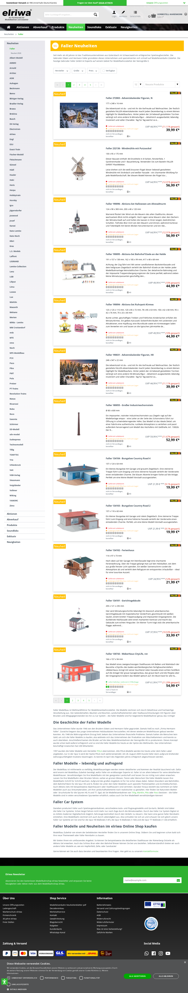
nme (12, 342)
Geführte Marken (105, 932)
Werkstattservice (57, 911)
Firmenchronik (9, 915)
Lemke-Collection (18, 266)
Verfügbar (110, 70)
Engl (12, 139)
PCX (11, 358)
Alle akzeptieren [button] (137, 976)
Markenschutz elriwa (12, 911)
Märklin (13, 302)
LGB (11, 276)
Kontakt (53, 915)
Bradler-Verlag (16, 103)
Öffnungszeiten (157, 3)
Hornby (13, 200)
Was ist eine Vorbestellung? (109, 929)
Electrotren (15, 129)
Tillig (12, 449)
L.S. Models (15, 251)
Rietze (12, 398)
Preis (91, 70)
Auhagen (14, 83)
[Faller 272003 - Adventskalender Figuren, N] (78, 115)
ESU (11, 144)
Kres (12, 246)
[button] (4, 981)
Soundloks (12, 530)
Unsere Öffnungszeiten (13, 905)
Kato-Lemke (15, 231)
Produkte (12, 525)
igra (11, 205)
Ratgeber (54, 925)
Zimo (12, 505)
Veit (11, 470)
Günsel (13, 164)
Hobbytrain (15, 195)
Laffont (13, 256)
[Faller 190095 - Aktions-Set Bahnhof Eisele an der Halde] (78, 271)
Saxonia (13, 419)
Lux (11, 297)
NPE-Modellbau (17, 353)
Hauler (13, 175)
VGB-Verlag (15, 475)
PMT (12, 373)
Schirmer (14, 424)
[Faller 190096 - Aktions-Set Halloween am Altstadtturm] (78, 221)
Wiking (13, 495)
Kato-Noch (15, 236)
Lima (12, 287)
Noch (12, 348)
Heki (12, 180)
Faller (12, 48)
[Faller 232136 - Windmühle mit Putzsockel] (78, 168)
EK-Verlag (14, 124)
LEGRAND (14, 261)
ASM (12, 78)
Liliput (13, 281)
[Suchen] (95, 14)
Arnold (13, 68)
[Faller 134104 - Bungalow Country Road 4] (78, 474)
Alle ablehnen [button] (166, 976)
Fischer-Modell (17, 154)
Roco (12, 414)
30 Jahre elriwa (10, 918)
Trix (11, 460)
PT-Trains (14, 388)
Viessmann (15, 480)
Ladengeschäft (9, 908)
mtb (12, 332)
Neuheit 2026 (16, 53)
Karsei (12, 225)
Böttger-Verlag (16, 98)
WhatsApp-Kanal (57, 932)
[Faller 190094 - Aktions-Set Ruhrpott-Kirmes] (78, 321)
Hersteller (60, 70)
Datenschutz (102, 911)
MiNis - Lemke (16, 322)
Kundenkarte (56, 929)
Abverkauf (12, 519)
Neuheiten (13, 43)
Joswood (14, 215)
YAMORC (14, 500)
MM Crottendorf (17, 327)
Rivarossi (14, 404)
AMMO (13, 63)
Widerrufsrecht (104, 918)
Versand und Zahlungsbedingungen (113, 908)
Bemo (12, 93)
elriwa (12, 134)
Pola (12, 378)
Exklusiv (11, 536)
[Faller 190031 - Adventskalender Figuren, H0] (78, 372)
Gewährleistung (57, 918)
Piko (12, 368)
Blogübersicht (56, 922)
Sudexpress (15, 439)
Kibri (12, 241)
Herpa (12, 190)
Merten (13, 317)
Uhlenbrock (15, 465)
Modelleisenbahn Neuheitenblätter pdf (68, 905)
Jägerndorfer (16, 210)
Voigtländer (15, 485)
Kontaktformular (150, 851)
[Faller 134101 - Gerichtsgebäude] (78, 619)
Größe (77, 70)
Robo (12, 409)
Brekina (13, 114)
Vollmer (13, 490)
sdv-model (15, 434)
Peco (12, 363)
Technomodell (16, 444)
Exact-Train (15, 149)
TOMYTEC (14, 454)
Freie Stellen (8, 922)
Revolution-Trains (18, 393)
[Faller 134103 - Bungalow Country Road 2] (78, 520)
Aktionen (12, 513)
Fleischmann (16, 159)
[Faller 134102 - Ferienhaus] (78, 567)
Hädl (12, 169)
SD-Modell (14, 429)
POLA (99, 751)
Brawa (13, 108)
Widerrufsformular (105, 922)
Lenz (12, 271)
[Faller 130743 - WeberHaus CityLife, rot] (78, 671)
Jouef (12, 220)
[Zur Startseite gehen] (16, 14)
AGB (99, 915)
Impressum (102, 925)
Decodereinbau (57, 908)
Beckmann (15, 88)
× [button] (185, 962)
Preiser (13, 383)
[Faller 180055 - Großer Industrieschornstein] (78, 424)
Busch (12, 119)
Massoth (14, 307)
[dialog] (94, 976)
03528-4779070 (106, 3)
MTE (12, 337)
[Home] (8, 27)
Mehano (13, 312)
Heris (12, 185)
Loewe (13, 292)
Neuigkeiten (13, 542)
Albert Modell (16, 58)
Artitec (13, 73)
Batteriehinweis (104, 905)
